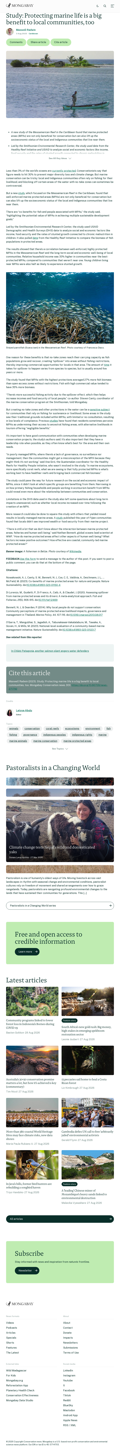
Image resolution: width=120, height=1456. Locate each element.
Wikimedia (75, 551)
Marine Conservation (45, 741)
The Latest (12, 1352)
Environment (92, 728)
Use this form (28, 558)
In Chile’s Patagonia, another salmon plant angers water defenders (50, 650)
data (35, 237)
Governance (30, 734)
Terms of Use (71, 1352)
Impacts (68, 1337)
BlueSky (68, 1405)
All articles (16, 1218)
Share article (38, 42)
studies (54, 420)
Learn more (25, 951)
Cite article (61, 42)
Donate (67, 1332)
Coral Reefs (52, 728)
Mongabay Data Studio (19, 1400)
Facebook (69, 1390)
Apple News (70, 1420)
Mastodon (69, 1410)
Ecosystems (72, 728)
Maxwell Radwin (26, 29)
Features (11, 1347)
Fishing (13, 734)
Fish (108, 728)
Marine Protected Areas (77, 741)
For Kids (11, 1375)
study (21, 193)
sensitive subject (100, 409)
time (106, 364)
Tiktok (67, 1395)
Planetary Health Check (20, 1390)
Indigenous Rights (82, 734)
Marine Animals (18, 741)
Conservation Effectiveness (22, 1395)
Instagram (69, 1375)
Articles (10, 1332)
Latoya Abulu (24, 710)
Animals (13, 728)
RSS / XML (69, 1425)
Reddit (67, 1400)
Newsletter (25, 1270)
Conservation (32, 728)
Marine (102, 734)
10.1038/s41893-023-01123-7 (79, 629)
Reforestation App (17, 1385)
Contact (68, 1327)
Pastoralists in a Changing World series (33, 905)
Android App (70, 1415)
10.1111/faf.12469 (48, 599)
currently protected (64, 170)
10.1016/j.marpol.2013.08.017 (86, 614)
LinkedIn (68, 1370)
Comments (16, 42)
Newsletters (70, 1342)
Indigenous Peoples (54, 734)
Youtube (68, 1380)
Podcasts (11, 1327)
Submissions (70, 1347)
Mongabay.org (14, 1380)
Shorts (10, 1342)
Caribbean (33, 33)
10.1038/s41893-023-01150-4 (43, 585)
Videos (10, 1322)
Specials (11, 1337)
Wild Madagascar (16, 1370)
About (66, 1322)
